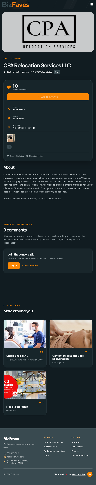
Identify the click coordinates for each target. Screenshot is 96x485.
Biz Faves (11, 439)
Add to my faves (49, 97)
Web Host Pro (79, 474)
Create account (30, 265)
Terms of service (80, 455)
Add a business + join (54, 451)
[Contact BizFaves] (89, 474)
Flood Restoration (17, 406)
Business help (50, 446)
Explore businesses (53, 442)
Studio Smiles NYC (17, 355)
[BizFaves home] (16, 4)
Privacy (75, 451)
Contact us (77, 446)
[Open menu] (92, 4)
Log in (14, 265)
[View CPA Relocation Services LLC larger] (11, 138)
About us (76, 442)
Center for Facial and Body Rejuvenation (68, 357)
